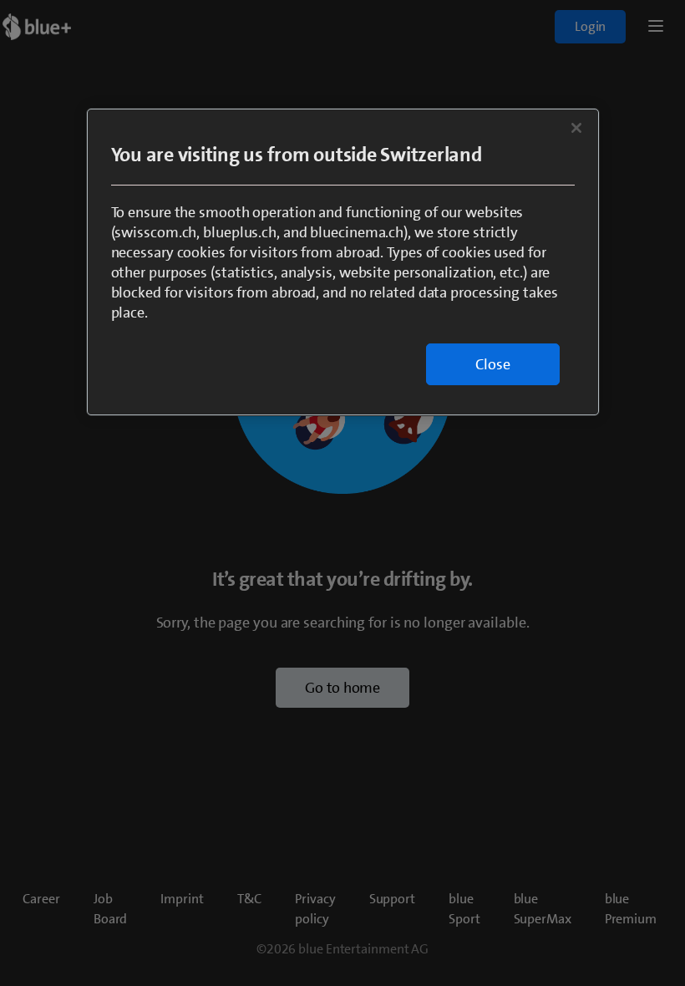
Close (492, 364)
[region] (343, 262)
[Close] (576, 127)
